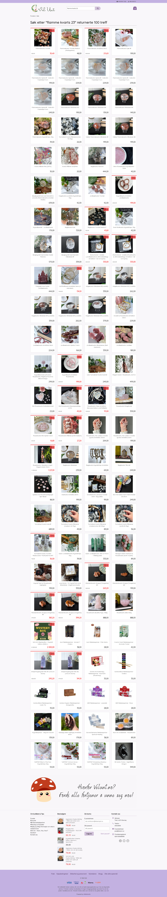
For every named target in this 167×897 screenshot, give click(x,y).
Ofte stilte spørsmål (111, 874)
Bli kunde (33, 820)
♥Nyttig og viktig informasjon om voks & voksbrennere (42, 828)
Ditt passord (88, 826)
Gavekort (33, 833)
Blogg (100, 874)
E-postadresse (88, 818)
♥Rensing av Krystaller (37, 824)
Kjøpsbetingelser (62, 874)
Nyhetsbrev (93, 874)
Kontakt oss (33, 835)
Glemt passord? (105, 834)
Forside (32, 16)
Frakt (53, 874)
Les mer (106, 891)
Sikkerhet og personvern (78, 874)
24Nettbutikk (87, 894)
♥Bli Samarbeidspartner (37, 822)
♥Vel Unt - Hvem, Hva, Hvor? (39, 831)
